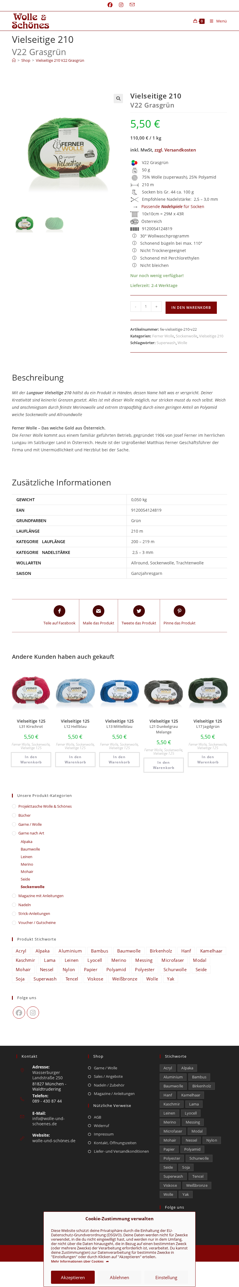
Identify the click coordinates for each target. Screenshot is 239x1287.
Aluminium (70, 951)
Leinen (26, 856)
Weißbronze (124, 979)
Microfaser (172, 960)
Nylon (69, 969)
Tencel (72, 979)
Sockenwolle (186, 336)
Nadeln (24, 904)
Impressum (104, 1134)
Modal (199, 960)
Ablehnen (119, 1277)
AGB (97, 1117)
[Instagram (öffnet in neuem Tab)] (121, 5)
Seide (25, 879)
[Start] (14, 60)
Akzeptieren (73, 1277)
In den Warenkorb (191, 307)
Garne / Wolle (30, 824)
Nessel (47, 969)
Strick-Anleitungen (34, 913)
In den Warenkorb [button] (31, 759)
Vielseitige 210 (211, 336)
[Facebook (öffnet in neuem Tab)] (110, 5)
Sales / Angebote (108, 1076)
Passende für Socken (172, 206)
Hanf (186, 951)
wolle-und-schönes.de (53, 1140)
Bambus (99, 951)
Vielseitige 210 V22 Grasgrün (60, 60)
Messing (143, 960)
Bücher (24, 815)
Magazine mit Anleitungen (41, 895)
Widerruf (101, 1125)
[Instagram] (33, 1012)
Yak (170, 979)
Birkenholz (161, 951)
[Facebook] (19, 1012)
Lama (49, 960)
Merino (27, 864)
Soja (20, 979)
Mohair (27, 871)
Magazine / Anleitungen (114, 1093)
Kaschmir (25, 960)
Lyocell (94, 960)
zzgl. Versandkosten (175, 150)
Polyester (144, 969)
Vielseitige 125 (31, 747)
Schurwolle (175, 969)
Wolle (182, 342)
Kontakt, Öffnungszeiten (115, 1142)
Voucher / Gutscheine (37, 922)
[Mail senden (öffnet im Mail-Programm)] (130, 5)
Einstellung (166, 1277)
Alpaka (26, 841)
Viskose (95, 979)
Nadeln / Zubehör (109, 1085)
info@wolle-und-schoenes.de (48, 1121)
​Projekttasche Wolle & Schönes (45, 806)
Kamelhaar (211, 951)
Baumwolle (30, 849)
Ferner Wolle (163, 336)
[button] (118, 98)
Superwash (166, 342)
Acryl (21, 951)
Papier (90, 969)
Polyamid (116, 969)
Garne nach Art (31, 833)
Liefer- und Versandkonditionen (121, 1151)
